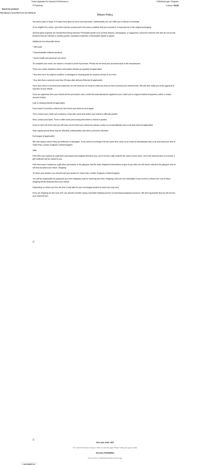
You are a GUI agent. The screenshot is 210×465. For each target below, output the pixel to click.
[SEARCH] (207, 9)
